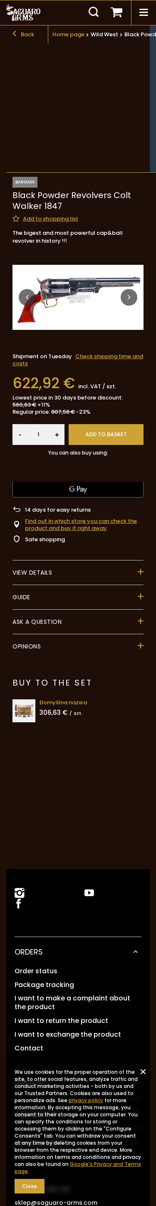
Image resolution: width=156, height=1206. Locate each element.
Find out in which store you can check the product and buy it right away (81, 525)
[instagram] (20, 893)
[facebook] (18, 904)
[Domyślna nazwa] (23, 710)
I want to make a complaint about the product (72, 1003)
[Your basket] (116, 12)
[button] (27, 297)
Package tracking (44, 985)
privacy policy (86, 1100)
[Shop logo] (23, 12)
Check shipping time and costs (77, 359)
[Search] (93, 12)
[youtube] (89, 893)
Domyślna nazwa (63, 702)
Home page (68, 34)
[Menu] (143, 12)
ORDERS (29, 952)
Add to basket (106, 434)
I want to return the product (61, 1021)
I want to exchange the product (68, 1034)
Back (27, 34)
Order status (36, 971)
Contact (29, 1048)
